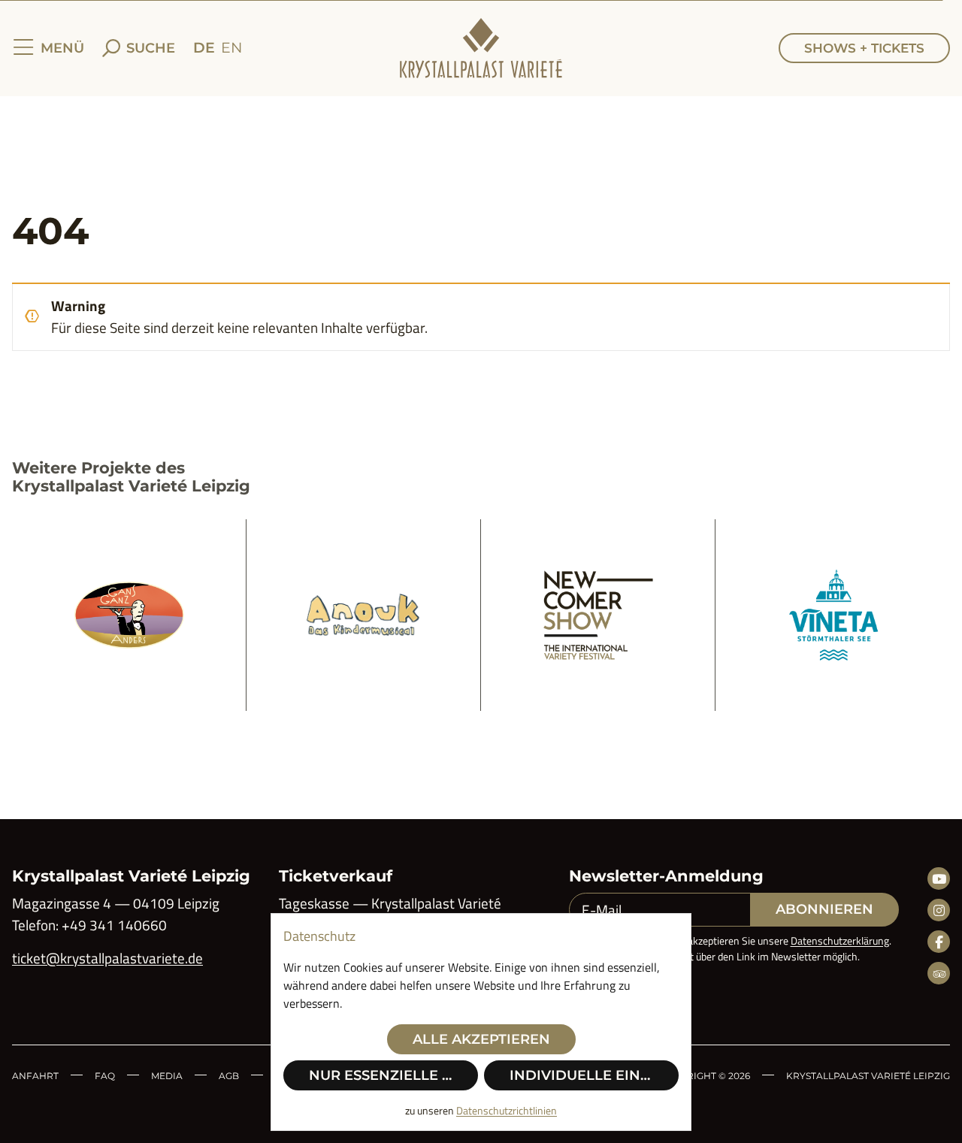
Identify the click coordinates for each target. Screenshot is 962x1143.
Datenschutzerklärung (840, 940)
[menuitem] (204, 48)
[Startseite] (480, 48)
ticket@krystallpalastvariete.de (107, 958)
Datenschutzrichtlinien (506, 1110)
